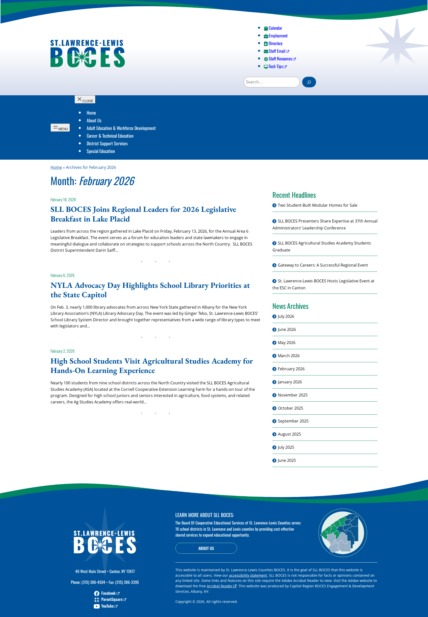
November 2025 (293, 395)
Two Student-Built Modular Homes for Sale (317, 205)
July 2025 (286, 447)
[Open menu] (60, 127)
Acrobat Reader (220, 586)
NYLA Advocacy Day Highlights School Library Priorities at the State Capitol (150, 289)
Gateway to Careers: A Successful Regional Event (323, 265)
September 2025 (293, 421)
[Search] (309, 82)
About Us (206, 548)
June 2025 (287, 460)
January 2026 (290, 382)
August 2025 (289, 434)
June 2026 (287, 329)
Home (56, 167)
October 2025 (290, 408)
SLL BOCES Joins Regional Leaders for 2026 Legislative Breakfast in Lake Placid (143, 213)
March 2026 (289, 355)
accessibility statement (248, 575)
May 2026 (286, 342)
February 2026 (291, 368)
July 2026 (286, 316)
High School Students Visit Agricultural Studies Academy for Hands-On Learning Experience (152, 365)
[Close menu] (85, 99)
